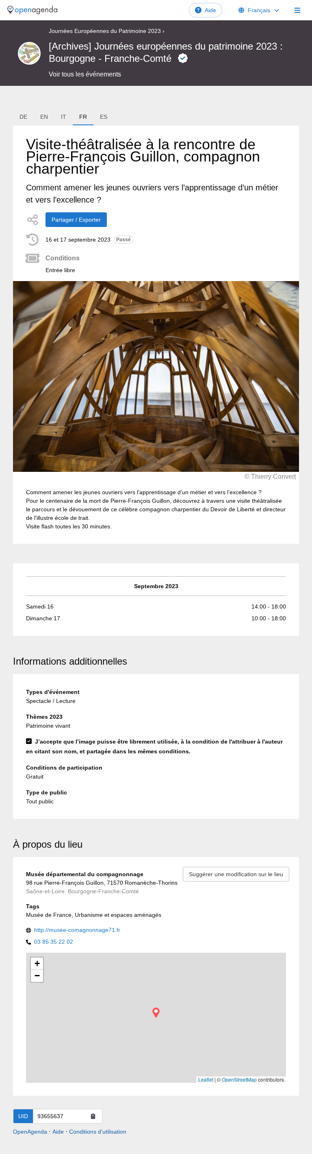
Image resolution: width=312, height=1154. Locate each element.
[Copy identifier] (93, 1116)
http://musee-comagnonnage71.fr (77, 930)
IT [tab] (63, 116)
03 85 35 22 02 (53, 941)
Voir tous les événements (85, 74)
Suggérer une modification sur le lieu (236, 874)
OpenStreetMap (239, 1079)
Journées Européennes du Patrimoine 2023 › (107, 31)
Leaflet (205, 1079)
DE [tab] (23, 116)
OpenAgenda (30, 1131)
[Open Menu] (297, 10)
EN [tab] (44, 116)
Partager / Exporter (76, 219)
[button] (156, 1013)
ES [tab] (103, 116)
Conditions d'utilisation (97, 1131)
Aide (210, 10)
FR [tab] (83, 116)
